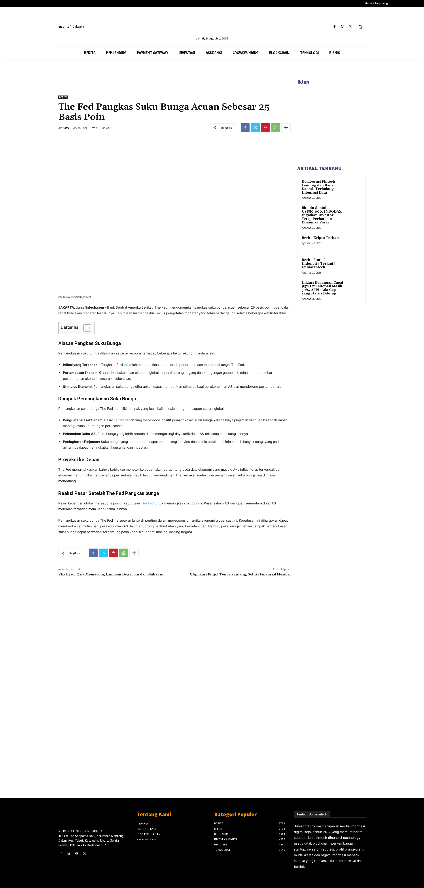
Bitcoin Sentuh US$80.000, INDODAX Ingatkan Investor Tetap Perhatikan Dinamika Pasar (322, 215)
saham (119, 420)
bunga (114, 442)
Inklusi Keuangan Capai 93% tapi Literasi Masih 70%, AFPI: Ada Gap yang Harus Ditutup (322, 288)
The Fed (147, 503)
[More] (286, 127)
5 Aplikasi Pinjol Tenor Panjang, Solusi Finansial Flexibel (240, 574)
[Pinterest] (265, 127)
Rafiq (65, 127)
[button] (360, 27)
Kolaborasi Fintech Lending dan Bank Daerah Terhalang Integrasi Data (318, 187)
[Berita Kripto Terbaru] (353, 243)
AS (126, 365)
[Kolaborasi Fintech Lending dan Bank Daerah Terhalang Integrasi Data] (353, 187)
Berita (63, 97)
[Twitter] (351, 27)
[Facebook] (334, 27)
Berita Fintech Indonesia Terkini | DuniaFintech (318, 263)
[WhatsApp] (275, 127)
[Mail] (76, 853)
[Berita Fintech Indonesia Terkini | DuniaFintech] (353, 265)
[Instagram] (343, 27)
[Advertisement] (174, 718)
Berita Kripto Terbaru (321, 238)
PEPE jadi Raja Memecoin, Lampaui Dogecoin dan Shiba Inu (111, 574)
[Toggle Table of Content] (85, 328)
